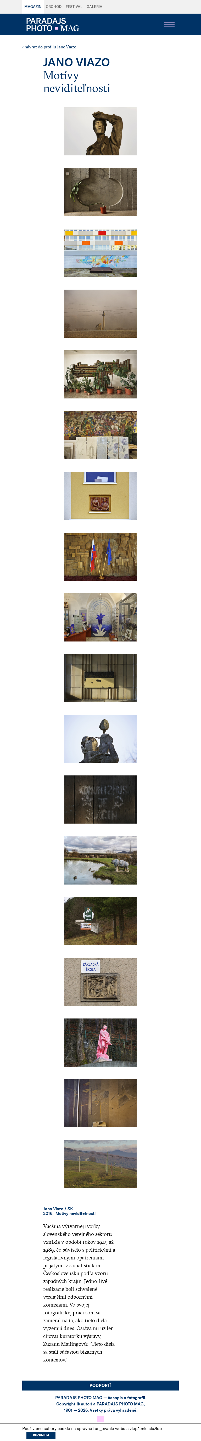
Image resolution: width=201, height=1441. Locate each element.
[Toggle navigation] (169, 24)
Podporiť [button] (100, 1385)
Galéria (94, 7)
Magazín (33, 7)
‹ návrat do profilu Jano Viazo (49, 46)
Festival (74, 7)
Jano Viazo (53, 1209)
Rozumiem (41, 1435)
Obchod (54, 7)
